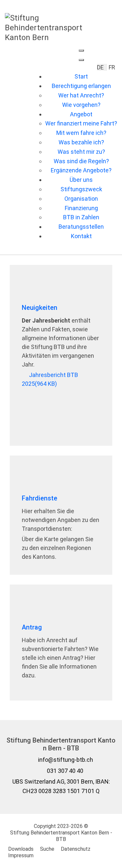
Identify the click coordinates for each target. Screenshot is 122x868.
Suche (47, 849)
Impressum (21, 855)
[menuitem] (81, 76)
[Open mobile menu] (81, 50)
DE (101, 67)
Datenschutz (75, 849)
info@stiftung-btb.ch (65, 759)
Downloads (21, 849)
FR (112, 67)
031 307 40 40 (65, 770)
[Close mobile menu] (81, 60)
